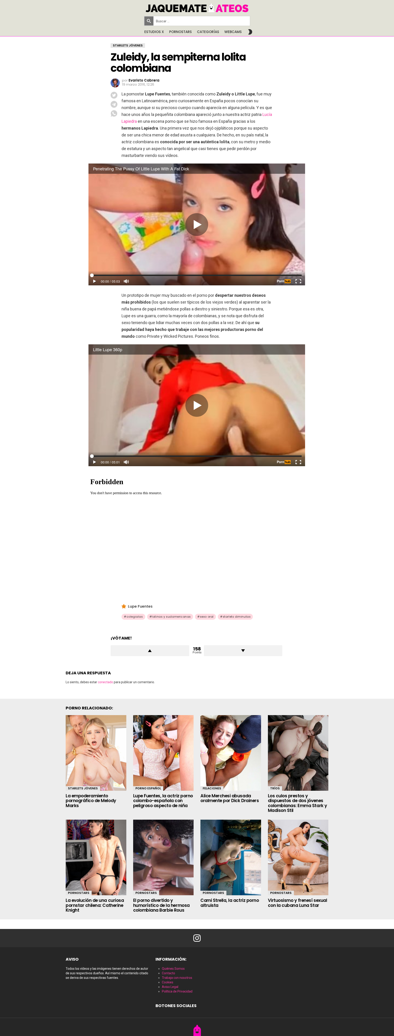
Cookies (167, 982)
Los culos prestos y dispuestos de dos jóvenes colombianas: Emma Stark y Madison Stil (297, 803)
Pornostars (180, 31)
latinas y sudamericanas (171, 617)
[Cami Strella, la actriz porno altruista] (230, 857)
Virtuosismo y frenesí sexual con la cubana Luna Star (297, 902)
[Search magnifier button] (148, 21)
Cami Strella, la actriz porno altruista (229, 902)
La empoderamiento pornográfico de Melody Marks (91, 801)
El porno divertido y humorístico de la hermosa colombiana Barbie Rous (161, 905)
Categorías (208, 31)
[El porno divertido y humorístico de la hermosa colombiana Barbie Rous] (163, 857)
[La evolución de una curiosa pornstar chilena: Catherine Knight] (96, 857)
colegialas (135, 617)
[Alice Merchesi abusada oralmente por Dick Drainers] (230, 753)
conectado (105, 682)
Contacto (168, 973)
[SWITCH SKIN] (250, 31)
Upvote (150, 650)
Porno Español (148, 788)
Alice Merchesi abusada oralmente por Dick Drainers (229, 798)
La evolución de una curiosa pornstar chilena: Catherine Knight (95, 905)
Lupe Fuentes (140, 606)
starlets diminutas (237, 617)
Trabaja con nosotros (177, 978)
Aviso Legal (170, 987)
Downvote (243, 650)
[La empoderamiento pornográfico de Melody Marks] (96, 753)
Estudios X (154, 31)
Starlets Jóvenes (83, 788)
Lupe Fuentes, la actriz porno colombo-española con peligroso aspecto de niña (163, 801)
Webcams (233, 31)
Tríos (275, 788)
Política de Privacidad (177, 991)
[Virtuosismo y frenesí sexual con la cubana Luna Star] (298, 857)
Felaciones (212, 788)
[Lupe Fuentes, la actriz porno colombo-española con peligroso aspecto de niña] (163, 753)
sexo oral (207, 617)
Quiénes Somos (173, 968)
